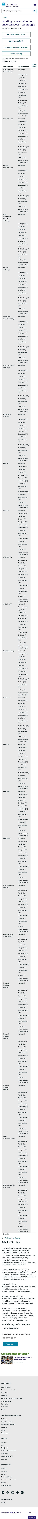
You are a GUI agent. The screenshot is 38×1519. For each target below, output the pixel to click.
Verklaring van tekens (12, 1238)
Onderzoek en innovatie (8, 1451)
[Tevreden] (12, 1337)
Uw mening (32, 1517)
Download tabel (17, 41)
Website (3, 1468)
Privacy (3, 1430)
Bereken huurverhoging (8, 1390)
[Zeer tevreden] (14, 1337)
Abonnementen (6, 1485)
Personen (4, 1427)
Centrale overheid (6, 1422)
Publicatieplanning (7, 1499)
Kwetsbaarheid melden (8, 1480)
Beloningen (5, 1433)
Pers (2, 1445)
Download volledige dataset (17, 47)
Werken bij (4, 1453)
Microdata (4, 1395)
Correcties (4, 1459)
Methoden (4, 1407)
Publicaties (4, 1404)
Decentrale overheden (8, 1424)
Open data (4, 1393)
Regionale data (6, 1401)
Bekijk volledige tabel (17, 35)
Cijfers (5, 17)
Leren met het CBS (7, 1456)
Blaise (3, 1409)
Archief (3, 1482)
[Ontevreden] (6, 1337)
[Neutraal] (9, 1337)
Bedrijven (4, 1419)
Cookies (3, 1474)
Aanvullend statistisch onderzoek (11, 1398)
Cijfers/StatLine (6, 1387)
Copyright (4, 1471)
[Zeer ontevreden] (4, 1337)
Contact (3, 1442)
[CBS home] (10, 4)
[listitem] (2, 1492)
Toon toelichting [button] (16, 54)
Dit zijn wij (4, 1448)
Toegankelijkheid (6, 1477)
